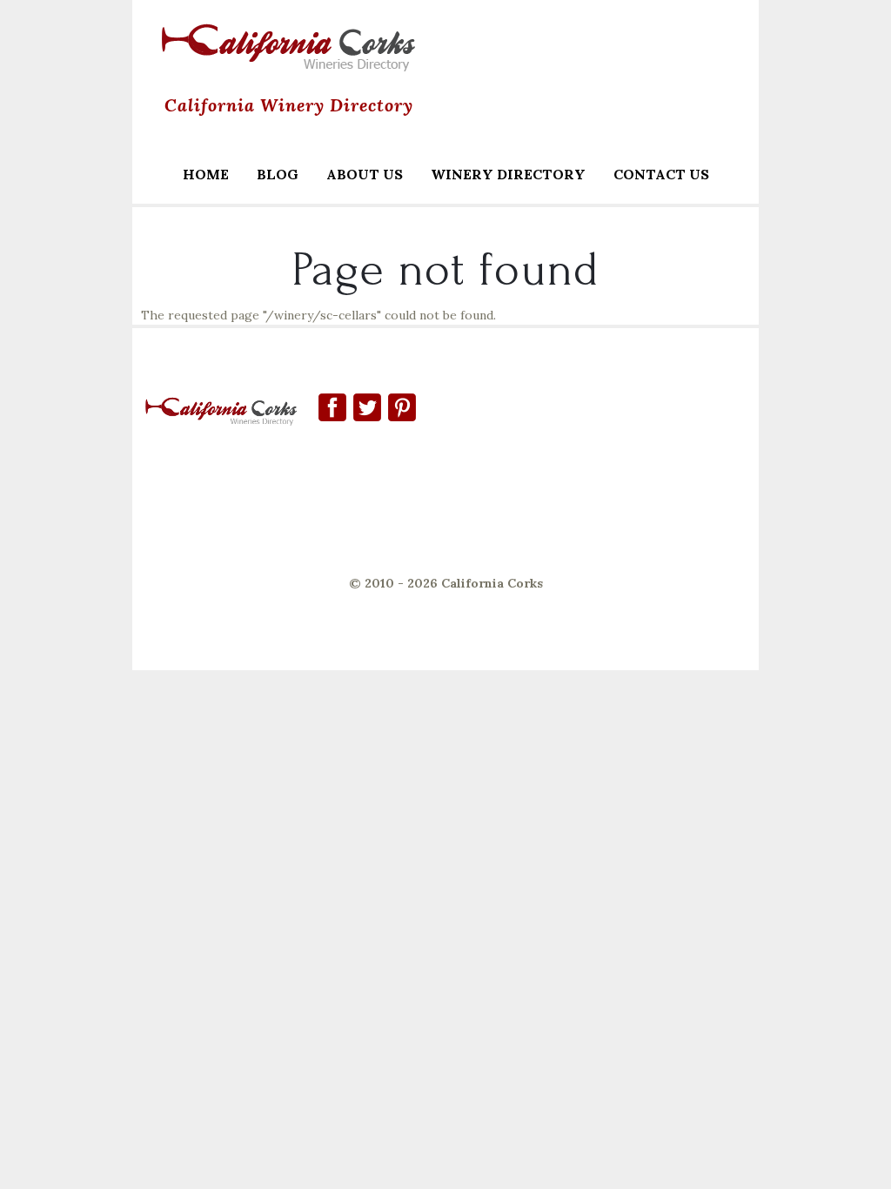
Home (206, 174)
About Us (364, 174)
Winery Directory (501, 175)
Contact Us (661, 174)
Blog (277, 174)
